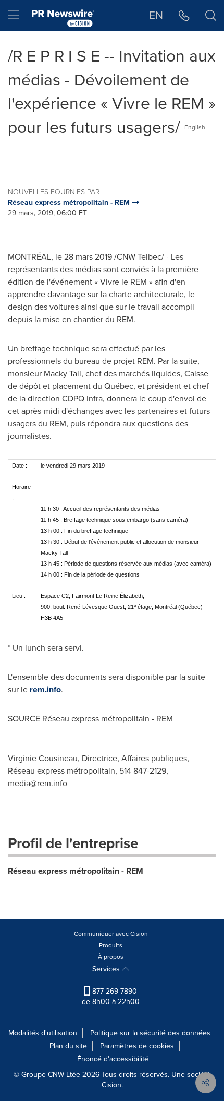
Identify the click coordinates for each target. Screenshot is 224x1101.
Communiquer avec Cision (111, 933)
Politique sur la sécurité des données (150, 1032)
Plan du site (68, 1046)
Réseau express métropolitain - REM (75, 871)
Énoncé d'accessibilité (112, 1059)
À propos (110, 956)
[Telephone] (184, 15)
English (194, 127)
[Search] (210, 15)
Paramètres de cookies (137, 1046)
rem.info (45, 689)
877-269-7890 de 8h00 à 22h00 (111, 996)
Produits (110, 945)
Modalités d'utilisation (42, 1032)
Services (107, 968)
